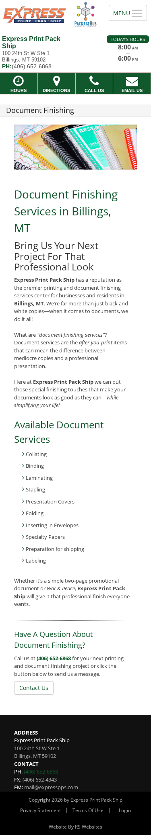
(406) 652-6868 (54, 658)
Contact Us (33, 688)
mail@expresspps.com (51, 787)
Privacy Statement (40, 810)
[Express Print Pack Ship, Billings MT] (50, 14)
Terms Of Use (87, 810)
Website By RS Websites (75, 826)
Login (125, 810)
